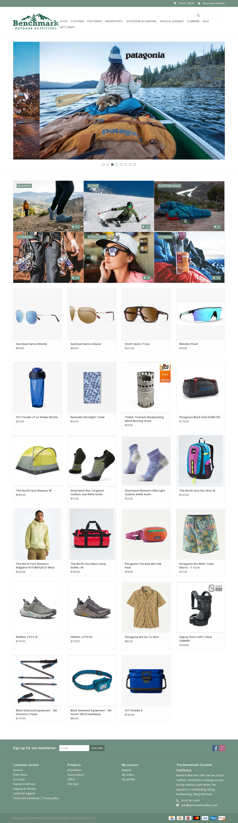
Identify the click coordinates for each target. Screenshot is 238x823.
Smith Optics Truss (137, 344)
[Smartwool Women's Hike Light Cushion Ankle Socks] (146, 460)
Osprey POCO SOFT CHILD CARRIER (195, 638)
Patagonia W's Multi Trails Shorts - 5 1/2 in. (196, 565)
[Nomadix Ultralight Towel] (91, 387)
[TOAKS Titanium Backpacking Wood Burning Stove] (146, 387)
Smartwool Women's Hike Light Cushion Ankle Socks (145, 492)
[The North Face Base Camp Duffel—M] (91, 534)
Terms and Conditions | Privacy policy (36, 798)
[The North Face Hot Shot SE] (200, 460)
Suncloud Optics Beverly (31, 344)
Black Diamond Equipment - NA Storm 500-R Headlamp (90, 712)
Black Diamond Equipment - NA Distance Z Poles (36, 712)
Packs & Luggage (172, 21)
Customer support (24, 793)
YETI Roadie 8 (133, 710)
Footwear (94, 21)
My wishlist (128, 779)
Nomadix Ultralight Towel (87, 417)
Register (127, 770)
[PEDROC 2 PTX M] (91, 607)
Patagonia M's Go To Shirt (142, 637)
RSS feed (72, 784)
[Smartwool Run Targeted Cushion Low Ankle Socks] (91, 460)
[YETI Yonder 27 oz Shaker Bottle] (37, 387)
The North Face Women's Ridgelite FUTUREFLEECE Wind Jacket (35, 565)
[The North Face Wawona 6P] (37, 460)
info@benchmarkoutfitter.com (199, 805)
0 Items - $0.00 (186, 3)
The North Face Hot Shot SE (197, 490)
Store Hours (20, 774)
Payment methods (24, 784)
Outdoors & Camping (141, 21)
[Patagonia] (119, 100)
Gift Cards (67, 27)
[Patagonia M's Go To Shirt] (146, 607)
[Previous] (20, 100)
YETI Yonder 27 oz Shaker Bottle (37, 417)
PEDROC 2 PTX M (81, 637)
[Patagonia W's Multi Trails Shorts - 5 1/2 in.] (200, 534)
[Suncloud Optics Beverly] (37, 314)
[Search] (198, 15)
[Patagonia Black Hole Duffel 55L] (200, 387)
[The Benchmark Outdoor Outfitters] (36, 21)
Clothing (77, 21)
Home (63, 21)
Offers (71, 779)
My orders (128, 774)
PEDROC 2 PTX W (26, 637)
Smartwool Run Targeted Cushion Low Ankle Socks (87, 492)
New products (75, 774)
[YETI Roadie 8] (146, 680)
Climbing (193, 21)
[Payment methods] (171, 817)
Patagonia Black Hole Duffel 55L (199, 417)
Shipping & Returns (24, 788)
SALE (206, 21)
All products (74, 770)
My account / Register (213, 3)
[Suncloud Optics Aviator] (91, 314)
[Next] (217, 100)
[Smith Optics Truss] (146, 314)
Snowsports (114, 21)
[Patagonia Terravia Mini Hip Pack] (146, 534)
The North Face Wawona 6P (34, 490)
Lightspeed (90, 818)
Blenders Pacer (188, 344)
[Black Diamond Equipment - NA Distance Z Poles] (37, 680)
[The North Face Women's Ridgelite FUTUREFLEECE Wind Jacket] (37, 534)
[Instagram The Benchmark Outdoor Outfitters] (222, 748)
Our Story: (19, 779)
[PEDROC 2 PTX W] (37, 607)
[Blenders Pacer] (200, 314)
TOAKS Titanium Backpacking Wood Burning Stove (144, 419)
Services (18, 770)
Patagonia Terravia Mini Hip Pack (143, 565)
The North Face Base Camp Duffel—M (88, 565)
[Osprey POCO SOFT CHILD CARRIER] (200, 607)
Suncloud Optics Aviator (86, 344)
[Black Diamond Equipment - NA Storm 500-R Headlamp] (91, 680)
